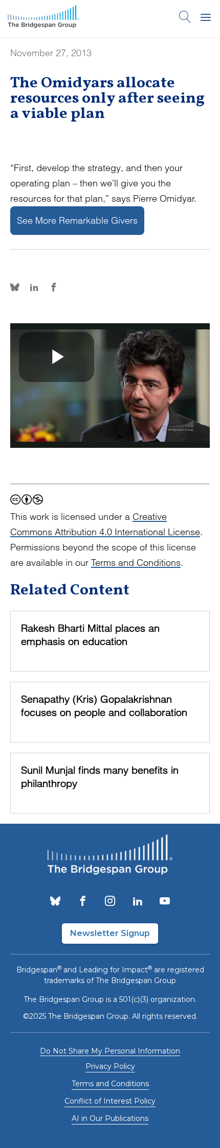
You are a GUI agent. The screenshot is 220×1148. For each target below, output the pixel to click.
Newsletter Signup (110, 933)
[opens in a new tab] (55, 902)
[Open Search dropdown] (185, 19)
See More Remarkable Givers (77, 220)
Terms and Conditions (136, 562)
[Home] (43, 19)
